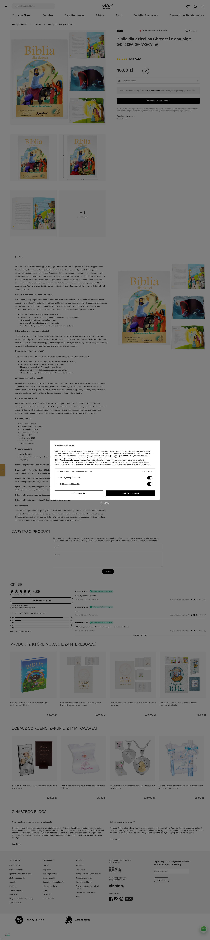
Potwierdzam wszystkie (130, 493)
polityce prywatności (119, 456)
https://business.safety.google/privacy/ (71, 460)
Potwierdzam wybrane (79, 493)
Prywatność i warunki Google (110, 458)
